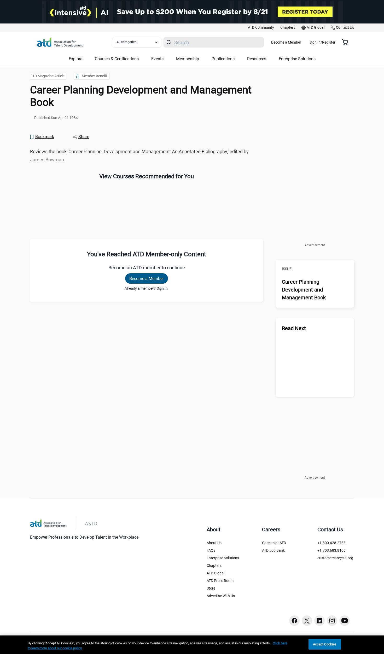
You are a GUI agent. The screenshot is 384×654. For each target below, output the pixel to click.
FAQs (211, 550)
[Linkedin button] (319, 620)
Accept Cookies (325, 644)
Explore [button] (75, 58)
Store (211, 588)
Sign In (162, 288)
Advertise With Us (221, 596)
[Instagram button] (332, 620)
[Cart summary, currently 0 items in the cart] (347, 42)
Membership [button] (187, 58)
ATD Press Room (220, 581)
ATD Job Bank (273, 550)
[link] (261, 27)
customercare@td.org (335, 558)
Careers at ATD (274, 543)
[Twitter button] (307, 620)
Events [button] (157, 58)
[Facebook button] (294, 620)
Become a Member (286, 42)
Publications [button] (223, 58)
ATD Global (215, 573)
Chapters (214, 565)
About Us (214, 543)
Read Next (294, 328)
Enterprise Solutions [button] (297, 58)
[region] (192, 644)
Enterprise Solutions (223, 558)
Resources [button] (256, 58)
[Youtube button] (344, 620)
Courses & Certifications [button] (117, 58)
